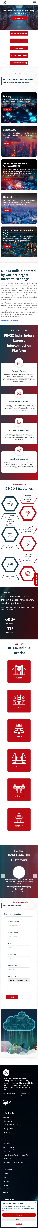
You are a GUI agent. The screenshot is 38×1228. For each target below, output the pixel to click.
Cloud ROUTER (8, 1159)
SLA (4, 1093)
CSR (18, 1093)
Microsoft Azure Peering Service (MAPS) (16, 1155)
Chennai (6, 1181)
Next (35, 876)
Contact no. (12, 954)
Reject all (19, 1219)
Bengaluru (6, 1193)
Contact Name (13, 932)
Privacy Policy (11, 1093)
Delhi (4, 1177)
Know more (19, 18)
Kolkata (5, 1185)
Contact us (6, 1132)
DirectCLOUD (7, 1151)
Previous (3, 876)
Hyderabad (7, 1189)
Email (10, 943)
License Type (12, 976)
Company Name (13, 921)
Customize (19, 1224)
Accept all (19, 1215)
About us (6, 1117)
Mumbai (5, 1174)
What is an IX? (7, 1121)
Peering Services (8, 1147)
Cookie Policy (6, 1210)
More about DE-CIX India (9, 320)
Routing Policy (8, 1129)
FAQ (4, 1136)
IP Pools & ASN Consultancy (12, 1125)
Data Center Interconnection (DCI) (14, 1162)
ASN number (12, 965)
